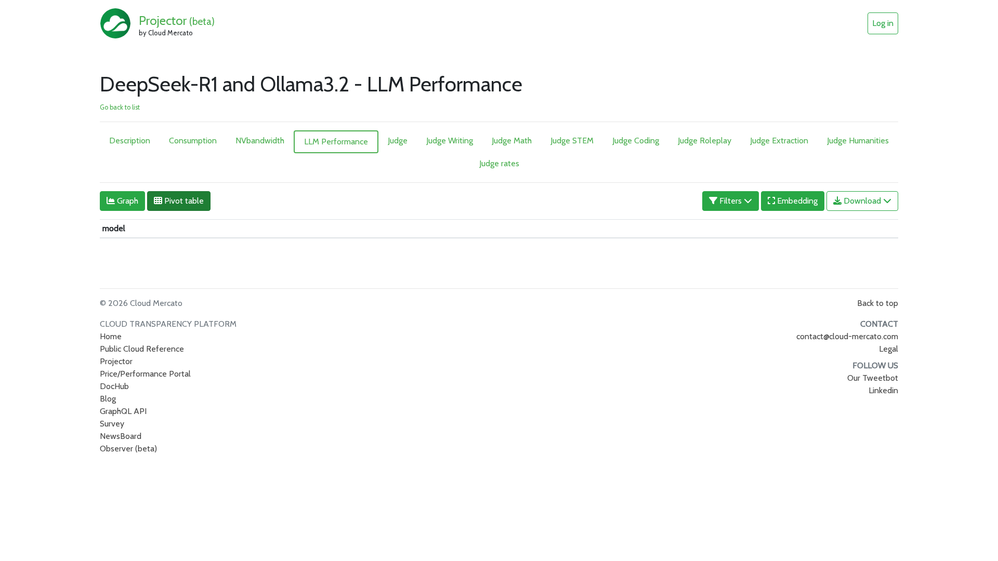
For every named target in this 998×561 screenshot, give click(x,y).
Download (862, 201)
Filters (730, 201)
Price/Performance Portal (145, 374)
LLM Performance (336, 141)
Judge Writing (449, 140)
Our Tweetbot (872, 378)
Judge (398, 140)
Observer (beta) (128, 448)
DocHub (114, 386)
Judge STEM (572, 140)
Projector (177, 20)
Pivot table (183, 201)
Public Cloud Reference (142, 349)
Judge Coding (635, 140)
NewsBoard (120, 436)
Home (111, 336)
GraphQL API (123, 411)
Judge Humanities (858, 140)
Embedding (796, 201)
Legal (888, 349)
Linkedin (883, 390)
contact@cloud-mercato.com (847, 336)
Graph (126, 201)
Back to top (877, 303)
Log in (883, 23)
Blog (108, 399)
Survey (112, 424)
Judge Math (512, 140)
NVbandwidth (259, 140)
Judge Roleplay (704, 140)
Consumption (193, 140)
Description (129, 140)
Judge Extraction (779, 140)
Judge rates (499, 163)
